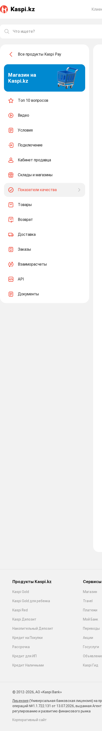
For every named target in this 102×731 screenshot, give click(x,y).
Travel (88, 601)
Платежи (90, 610)
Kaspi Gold (20, 592)
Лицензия (20, 701)
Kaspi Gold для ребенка (31, 601)
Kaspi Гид (90, 665)
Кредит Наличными (28, 665)
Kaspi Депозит (24, 619)
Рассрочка (21, 647)
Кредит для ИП (24, 656)
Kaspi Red (20, 610)
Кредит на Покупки (27, 638)
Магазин (90, 592)
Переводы (91, 628)
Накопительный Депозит (32, 628)
